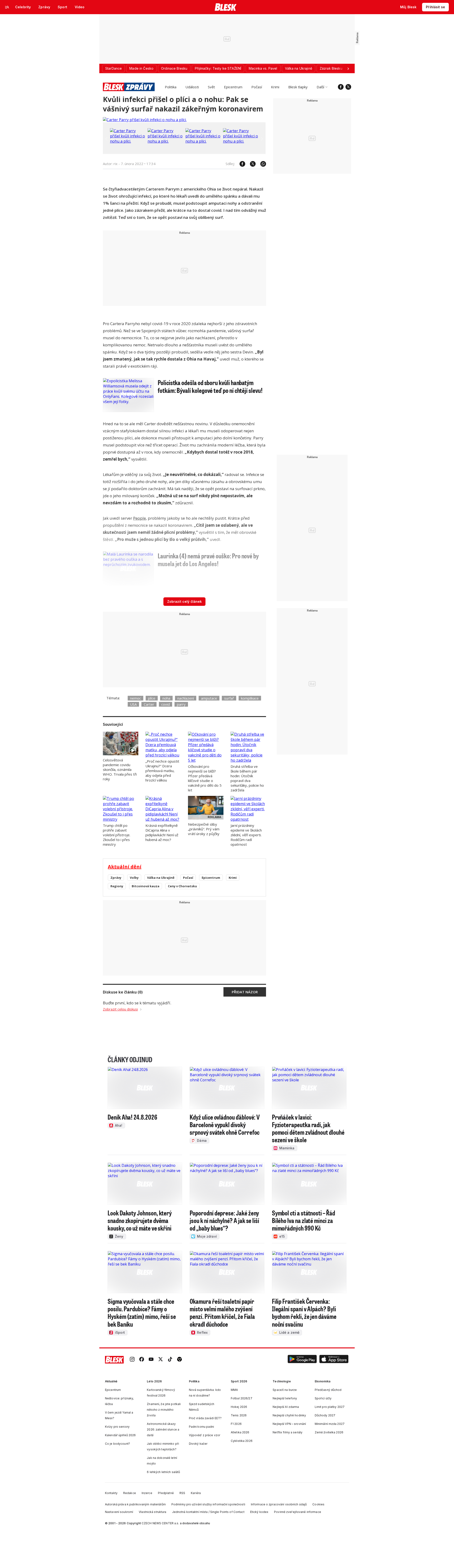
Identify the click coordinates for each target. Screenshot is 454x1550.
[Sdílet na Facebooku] (240, 164)
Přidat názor (245, 991)
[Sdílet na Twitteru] (250, 164)
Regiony (116, 886)
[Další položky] (348, 68)
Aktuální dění (124, 866)
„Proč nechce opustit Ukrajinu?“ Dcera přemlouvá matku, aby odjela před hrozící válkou (162, 770)
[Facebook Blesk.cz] (341, 87)
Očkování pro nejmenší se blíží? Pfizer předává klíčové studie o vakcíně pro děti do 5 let (205, 778)
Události (192, 87)
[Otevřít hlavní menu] (7, 7)
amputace (209, 698)
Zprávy (115, 877)
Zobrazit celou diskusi (120, 1009)
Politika (170, 87)
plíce (151, 698)
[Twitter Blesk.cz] (348, 87)
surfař (229, 698)
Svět (211, 87)
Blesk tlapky (298, 87)
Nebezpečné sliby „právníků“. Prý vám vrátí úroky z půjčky (203, 829)
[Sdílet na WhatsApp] (261, 164)
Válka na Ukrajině (161, 877)
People (139, 518)
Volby (134, 877)
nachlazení (185, 698)
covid (165, 704)
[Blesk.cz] (226, 7)
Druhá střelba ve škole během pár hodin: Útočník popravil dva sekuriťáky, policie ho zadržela (247, 778)
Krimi (275, 87)
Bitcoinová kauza (145, 886)
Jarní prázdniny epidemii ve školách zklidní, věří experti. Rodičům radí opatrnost (246, 835)
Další (320, 87)
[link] (132, 1359)
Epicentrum (233, 87)
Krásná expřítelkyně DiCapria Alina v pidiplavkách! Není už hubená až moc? (161, 832)
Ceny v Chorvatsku (182, 886)
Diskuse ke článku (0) (123, 992)
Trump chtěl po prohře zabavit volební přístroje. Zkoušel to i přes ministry (116, 835)
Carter (149, 704)
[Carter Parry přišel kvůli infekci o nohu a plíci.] (145, 119)
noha (166, 698)
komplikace (250, 698)
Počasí (256, 87)
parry (181, 704)
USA (133, 704)
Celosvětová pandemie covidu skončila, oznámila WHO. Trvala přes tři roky (120, 769)
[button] (302, 1359)
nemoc (135, 698)
